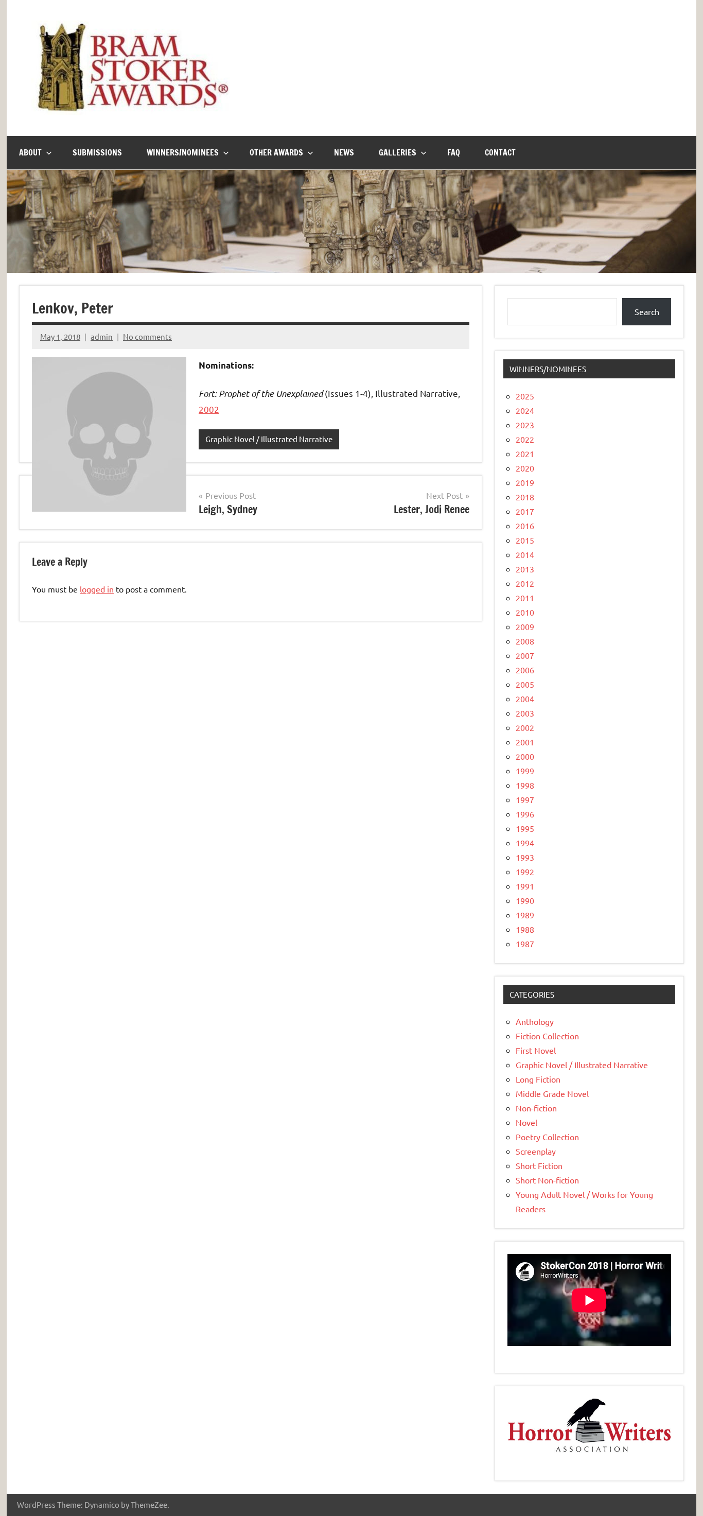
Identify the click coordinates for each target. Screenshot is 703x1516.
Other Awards (276, 152)
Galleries (397, 152)
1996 (525, 814)
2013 (525, 569)
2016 (525, 525)
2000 (525, 756)
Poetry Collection (547, 1136)
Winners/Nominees (183, 152)
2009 (525, 626)
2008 (525, 641)
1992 (525, 871)
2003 (525, 713)
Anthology (535, 1021)
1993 (525, 857)
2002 (209, 409)
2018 (525, 497)
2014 (525, 554)
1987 (525, 943)
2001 (525, 742)
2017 (525, 511)
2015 (525, 540)
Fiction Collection (547, 1036)
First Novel (536, 1050)
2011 (525, 598)
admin (102, 336)
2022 (525, 439)
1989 (525, 915)
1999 (525, 770)
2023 (525, 425)
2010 (525, 612)
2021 (525, 453)
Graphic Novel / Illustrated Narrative (268, 439)
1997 (525, 799)
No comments (147, 336)
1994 (525, 843)
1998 (525, 785)
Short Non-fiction (547, 1180)
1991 (525, 886)
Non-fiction (536, 1108)
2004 (525, 698)
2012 (525, 583)
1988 (525, 929)
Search (647, 311)
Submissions (97, 152)
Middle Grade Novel (552, 1093)
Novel (526, 1122)
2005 (525, 684)
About (30, 152)
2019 (525, 482)
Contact (500, 152)
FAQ (453, 152)
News (344, 152)
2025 (525, 396)
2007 (525, 655)
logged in (97, 589)
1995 (525, 828)
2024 (525, 410)
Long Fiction (538, 1079)
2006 (525, 670)
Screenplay (536, 1151)
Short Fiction (539, 1165)
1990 (525, 900)
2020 (525, 468)
